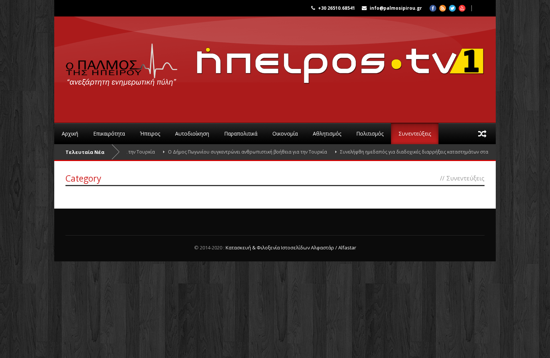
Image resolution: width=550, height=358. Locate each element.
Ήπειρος (150, 133)
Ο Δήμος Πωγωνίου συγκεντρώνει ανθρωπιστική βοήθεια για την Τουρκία (237, 152)
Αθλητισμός (327, 133)
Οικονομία (285, 133)
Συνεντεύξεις (414, 133)
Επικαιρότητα (109, 133)
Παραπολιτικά (240, 133)
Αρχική (70, 133)
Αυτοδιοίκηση (192, 133)
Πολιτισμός (370, 133)
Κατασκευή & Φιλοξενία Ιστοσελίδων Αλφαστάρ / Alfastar (291, 247)
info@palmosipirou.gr (396, 8)
